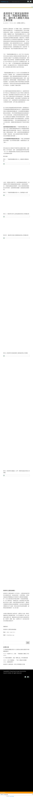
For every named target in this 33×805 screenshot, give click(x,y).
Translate (11, 796)
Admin (6, 23)
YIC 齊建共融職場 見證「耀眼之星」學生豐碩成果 (15, 657)
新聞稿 (18, 23)
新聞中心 (23, 23)
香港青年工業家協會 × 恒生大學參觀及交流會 (14, 664)
